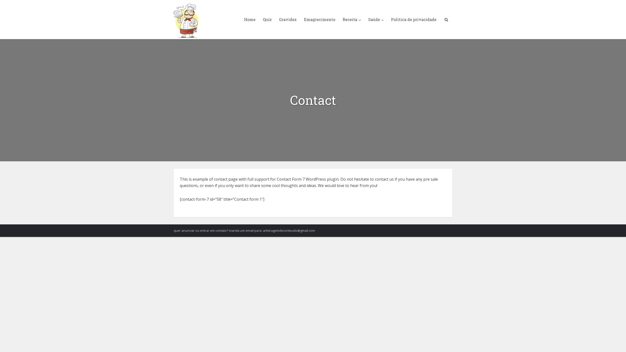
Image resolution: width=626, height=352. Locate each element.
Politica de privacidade (413, 19)
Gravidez (288, 19)
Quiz (267, 19)
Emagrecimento (319, 19)
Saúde (374, 19)
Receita (350, 19)
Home (250, 19)
